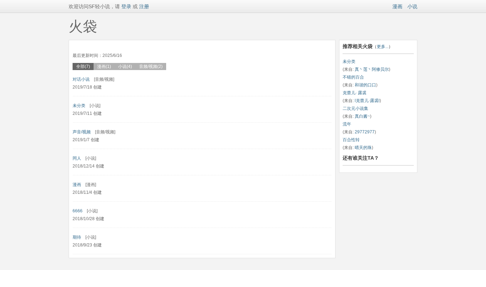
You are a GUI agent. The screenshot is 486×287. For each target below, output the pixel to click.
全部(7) (83, 66)
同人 (77, 158)
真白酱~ (362, 116)
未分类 (79, 105)
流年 (347, 124)
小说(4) (125, 66)
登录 (125, 6)
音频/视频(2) (151, 66)
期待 (77, 237)
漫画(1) (104, 66)
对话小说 (81, 79)
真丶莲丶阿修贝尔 (372, 69)
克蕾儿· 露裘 (354, 92)
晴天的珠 (363, 147)
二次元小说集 (355, 108)
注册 (144, 6)
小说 (412, 6)
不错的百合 (353, 77)
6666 (78, 210)
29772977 (365, 131)
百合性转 (351, 139)
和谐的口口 (365, 85)
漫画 (397, 6)
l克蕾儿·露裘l (367, 100)
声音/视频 (82, 131)
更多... (383, 46)
